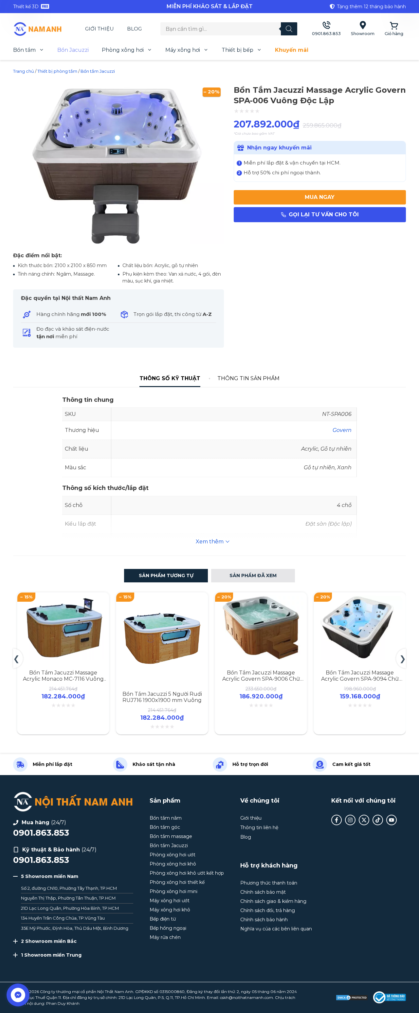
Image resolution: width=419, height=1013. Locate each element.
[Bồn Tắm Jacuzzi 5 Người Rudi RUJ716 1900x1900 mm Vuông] (162, 599)
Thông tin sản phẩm (248, 378)
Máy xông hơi (182, 50)
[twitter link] (364, 820)
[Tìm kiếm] (289, 28)
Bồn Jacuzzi (73, 50)
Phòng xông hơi (123, 50)
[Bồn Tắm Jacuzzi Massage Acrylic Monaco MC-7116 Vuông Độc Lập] (63, 599)
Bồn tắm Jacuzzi (98, 71)
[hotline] (326, 29)
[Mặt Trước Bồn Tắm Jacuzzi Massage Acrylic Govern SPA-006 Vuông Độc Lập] (118, 243)
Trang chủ (23, 71)
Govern (342, 430)
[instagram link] (350, 820)
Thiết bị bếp (237, 50)
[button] (166, 575)
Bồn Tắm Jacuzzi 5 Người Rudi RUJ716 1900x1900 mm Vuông (162, 697)
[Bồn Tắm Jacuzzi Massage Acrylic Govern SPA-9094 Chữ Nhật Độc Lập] (359, 599)
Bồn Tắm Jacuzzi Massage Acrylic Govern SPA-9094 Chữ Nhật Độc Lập (360, 679)
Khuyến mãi (291, 50)
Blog (134, 29)
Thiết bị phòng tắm (57, 71)
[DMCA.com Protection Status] (352, 997)
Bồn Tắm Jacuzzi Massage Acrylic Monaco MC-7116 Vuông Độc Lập (63, 679)
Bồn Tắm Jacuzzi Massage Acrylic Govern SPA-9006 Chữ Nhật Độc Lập (261, 679)
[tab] (170, 378)
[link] (78, 6)
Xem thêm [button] (210, 541)
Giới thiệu (99, 29)
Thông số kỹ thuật (169, 378)
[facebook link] (336, 820)
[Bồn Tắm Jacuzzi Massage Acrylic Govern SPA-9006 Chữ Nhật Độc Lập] (260, 599)
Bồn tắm (24, 50)
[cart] (394, 29)
